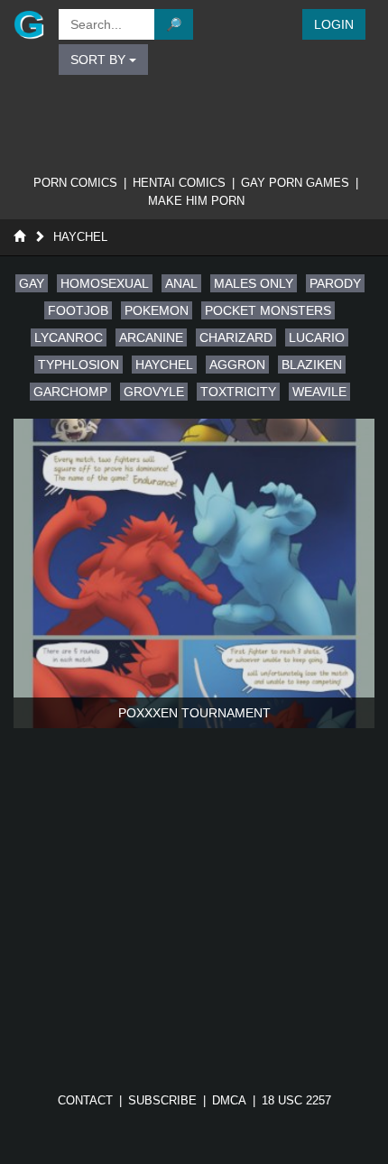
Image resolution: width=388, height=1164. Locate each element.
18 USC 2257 (296, 1100)
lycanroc (68, 337)
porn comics (75, 182)
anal (181, 283)
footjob (78, 310)
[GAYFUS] (27, 24)
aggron (237, 364)
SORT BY (99, 59)
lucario (317, 337)
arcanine (151, 337)
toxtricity (238, 391)
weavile (319, 391)
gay (31, 283)
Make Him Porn (196, 201)
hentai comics (179, 182)
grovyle (154, 391)
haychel (164, 364)
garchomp (70, 391)
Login (334, 24)
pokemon (157, 310)
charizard (236, 337)
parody (335, 283)
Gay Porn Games (295, 182)
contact (85, 1100)
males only (253, 283)
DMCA (229, 1100)
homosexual (104, 283)
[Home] (19, 237)
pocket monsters (268, 310)
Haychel (80, 237)
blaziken (312, 364)
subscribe (162, 1100)
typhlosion (78, 364)
